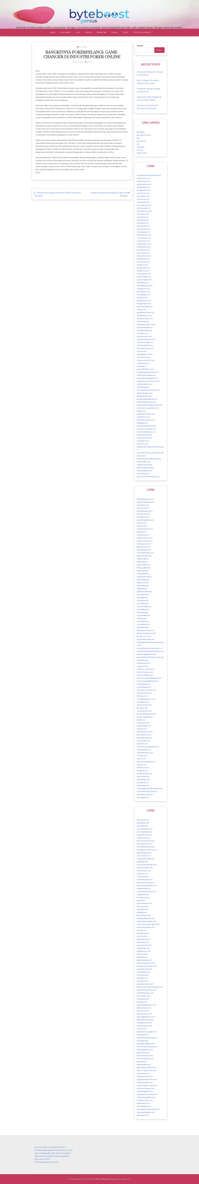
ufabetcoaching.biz (144, 465)
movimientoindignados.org (148, 747)
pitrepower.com (143, 1073)
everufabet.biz (142, 621)
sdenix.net (141, 900)
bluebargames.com (144, 844)
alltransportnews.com (145, 630)
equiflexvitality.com (144, 384)
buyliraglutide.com (144, 550)
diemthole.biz (142, 954)
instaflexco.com (143, 271)
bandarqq (140, 132)
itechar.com (141, 523)
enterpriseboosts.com (145, 918)
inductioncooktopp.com (146, 429)
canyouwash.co (143, 508)
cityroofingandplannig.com (147, 681)
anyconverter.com (144, 945)
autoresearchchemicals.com (148, 1109)
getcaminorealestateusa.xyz (148, 477)
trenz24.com (142, 936)
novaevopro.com (143, 241)
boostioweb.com (143, 181)
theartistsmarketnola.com (147, 1038)
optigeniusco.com (144, 235)
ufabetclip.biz (142, 562)
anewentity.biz (143, 975)
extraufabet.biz (143, 586)
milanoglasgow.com (145, 1050)
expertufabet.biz (143, 565)
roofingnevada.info (144, 435)
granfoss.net (142, 1062)
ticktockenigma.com (145, 348)
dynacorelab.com (144, 208)
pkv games (141, 141)
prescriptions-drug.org (146, 883)
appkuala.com (142, 978)
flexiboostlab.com (144, 277)
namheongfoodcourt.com (147, 1047)
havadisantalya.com (145, 511)
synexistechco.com (144, 211)
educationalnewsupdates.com (149, 175)
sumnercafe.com (144, 741)
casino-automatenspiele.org (148, 924)
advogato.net (142, 909)
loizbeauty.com (143, 942)
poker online (142, 153)
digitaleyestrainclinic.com (147, 1079)
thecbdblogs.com (144, 1106)
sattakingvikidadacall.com (147, 399)
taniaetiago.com (143, 780)
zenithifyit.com (143, 223)
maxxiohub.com (143, 226)
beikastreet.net (143, 823)
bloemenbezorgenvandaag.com (150, 987)
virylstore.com (142, 874)
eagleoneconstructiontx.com (148, 381)
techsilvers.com (143, 723)
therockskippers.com (145, 1059)
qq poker (51, 1150)
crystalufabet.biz (143, 615)
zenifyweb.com (143, 363)
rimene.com (142, 1029)
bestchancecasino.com (146, 420)
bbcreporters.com (144, 636)
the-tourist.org (142, 906)
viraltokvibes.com (144, 889)
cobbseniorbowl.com (145, 672)
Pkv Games (65, 32)
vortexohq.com (143, 321)
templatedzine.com (145, 732)
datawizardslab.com (145, 307)
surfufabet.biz (142, 598)
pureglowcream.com (145, 984)
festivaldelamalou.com (146, 847)
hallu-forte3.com (143, 1053)
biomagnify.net (143, 797)
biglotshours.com (144, 547)
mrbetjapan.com (143, 972)
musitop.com (142, 756)
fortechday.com (143, 474)
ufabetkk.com (142, 957)
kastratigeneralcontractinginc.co (149, 648)
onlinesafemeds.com (145, 553)
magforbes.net (143, 894)
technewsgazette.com (146, 963)
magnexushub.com (144, 541)
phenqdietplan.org (144, 738)
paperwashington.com (146, 414)
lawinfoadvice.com (144, 735)
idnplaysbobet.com (144, 396)
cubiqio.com (142, 310)
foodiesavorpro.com (145, 318)
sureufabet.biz (142, 603)
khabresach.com (143, 1103)
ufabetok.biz (142, 618)
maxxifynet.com (143, 202)
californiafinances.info (145, 1020)
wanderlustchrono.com (146, 339)
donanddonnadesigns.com (147, 378)
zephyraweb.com (144, 229)
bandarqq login (41, 1150)
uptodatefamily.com (145, 753)
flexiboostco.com (144, 178)
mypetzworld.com (144, 693)
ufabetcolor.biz (143, 583)
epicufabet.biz (142, 612)
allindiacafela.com (144, 1065)
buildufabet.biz (143, 627)
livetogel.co (141, 366)
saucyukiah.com (143, 820)
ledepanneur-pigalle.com (147, 1032)
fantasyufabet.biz (144, 568)
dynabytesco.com (144, 301)
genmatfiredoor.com (145, 369)
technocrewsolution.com (147, 886)
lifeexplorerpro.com (144, 330)
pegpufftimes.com (144, 835)
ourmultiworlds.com (145, 829)
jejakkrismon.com (144, 951)
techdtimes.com (143, 514)
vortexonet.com (143, 199)
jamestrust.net (143, 933)
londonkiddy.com (144, 462)
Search (140, 46)
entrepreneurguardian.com (148, 408)
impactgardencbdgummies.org (149, 788)
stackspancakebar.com (146, 1044)
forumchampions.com (146, 841)
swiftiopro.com (143, 283)
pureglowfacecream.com (147, 966)
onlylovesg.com (143, 387)
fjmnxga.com (142, 1002)
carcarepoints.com (144, 711)
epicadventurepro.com (146, 324)
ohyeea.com (142, 765)
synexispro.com (143, 441)
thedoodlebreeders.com (146, 714)
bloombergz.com (144, 915)
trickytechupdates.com (146, 1097)
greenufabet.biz (143, 580)
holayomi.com (142, 444)
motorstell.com (143, 877)
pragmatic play (40, 1156)
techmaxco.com (143, 292)
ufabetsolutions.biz (144, 592)
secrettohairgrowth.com (146, 990)
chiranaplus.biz (142, 1041)
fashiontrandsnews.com (146, 633)
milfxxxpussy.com (144, 750)
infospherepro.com (144, 316)
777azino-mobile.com (145, 669)
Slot (78, 32)
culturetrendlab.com (145, 342)
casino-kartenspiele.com (146, 921)
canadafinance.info (144, 1023)
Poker (114, 32)
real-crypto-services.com (147, 690)
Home (52, 32)
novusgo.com (142, 333)
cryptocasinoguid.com (146, 639)
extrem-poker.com (144, 705)
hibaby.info (141, 411)
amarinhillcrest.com (144, 903)
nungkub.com (142, 771)
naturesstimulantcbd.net (147, 791)
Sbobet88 (101, 32)
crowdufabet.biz (143, 624)
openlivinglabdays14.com (147, 654)
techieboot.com (143, 517)
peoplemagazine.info (145, 502)
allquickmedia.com (144, 960)
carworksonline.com (145, 868)
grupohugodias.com (145, 717)
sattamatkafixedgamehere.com (149, 405)
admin (89, 62)
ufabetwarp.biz (143, 559)
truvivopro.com (143, 214)
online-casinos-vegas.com (147, 1085)
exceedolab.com (143, 295)
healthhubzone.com (145, 529)
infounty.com (142, 696)
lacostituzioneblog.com (146, 762)
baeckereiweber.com (145, 499)
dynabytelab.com (144, 190)
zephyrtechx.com (144, 256)
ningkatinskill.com (144, 726)
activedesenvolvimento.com (148, 390)
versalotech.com (143, 289)
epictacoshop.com (144, 1014)
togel (125, 32)
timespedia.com (143, 948)
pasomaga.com (143, 785)
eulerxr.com (141, 351)
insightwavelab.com (145, 327)
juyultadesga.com (144, 687)
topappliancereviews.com (147, 1094)
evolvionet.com (143, 193)
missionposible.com (145, 1082)
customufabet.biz (144, 606)
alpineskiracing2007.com (147, 1068)
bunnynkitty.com (144, 996)
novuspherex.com (144, 238)
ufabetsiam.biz (143, 571)
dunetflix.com (142, 744)
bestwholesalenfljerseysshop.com (150, 651)
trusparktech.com (144, 244)
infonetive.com (143, 1011)
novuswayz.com (143, 262)
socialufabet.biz (143, 595)
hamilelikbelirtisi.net (144, 286)
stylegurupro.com (144, 304)
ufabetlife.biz (142, 589)
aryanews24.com (143, 663)
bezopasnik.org (143, 999)
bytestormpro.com (144, 336)
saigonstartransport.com (146, 1005)
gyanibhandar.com (144, 556)
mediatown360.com (145, 1076)
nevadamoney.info (144, 1026)
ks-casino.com (142, 708)
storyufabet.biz (143, 609)
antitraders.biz (142, 660)
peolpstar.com (142, 862)
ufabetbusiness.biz (144, 577)
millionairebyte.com (145, 471)
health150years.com (145, 880)
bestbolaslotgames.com (146, 402)
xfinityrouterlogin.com (146, 1088)
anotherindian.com (144, 774)
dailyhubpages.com (144, 393)
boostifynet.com (143, 250)
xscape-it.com (142, 666)
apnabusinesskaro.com (146, 1112)
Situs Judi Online (141, 32)
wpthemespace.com (122, 1179)
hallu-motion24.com (145, 1056)
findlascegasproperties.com (148, 372)
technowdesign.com (145, 675)
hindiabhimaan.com (145, 1100)
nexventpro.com (143, 253)
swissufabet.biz (143, 574)
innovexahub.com (144, 205)
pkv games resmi (144, 135)
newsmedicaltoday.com (146, 432)
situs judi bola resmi (57, 1147)
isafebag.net (142, 912)
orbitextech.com (143, 357)
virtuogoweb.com (144, 544)
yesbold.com (142, 526)
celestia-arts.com (144, 838)
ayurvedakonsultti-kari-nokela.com (150, 657)
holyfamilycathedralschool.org (149, 459)
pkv (138, 138)
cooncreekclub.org (144, 832)
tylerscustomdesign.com (147, 865)
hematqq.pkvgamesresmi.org (47, 1162)
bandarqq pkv (45, 1153)
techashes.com (143, 505)
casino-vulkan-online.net (146, 1070)
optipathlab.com (143, 187)
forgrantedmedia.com (145, 859)
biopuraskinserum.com (146, 1017)
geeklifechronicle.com (146, 313)
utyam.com (141, 759)
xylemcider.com (143, 777)
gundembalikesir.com (145, 520)
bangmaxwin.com (144, 1008)
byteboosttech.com (145, 538)
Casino (88, 32)
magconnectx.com (144, 438)
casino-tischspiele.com (146, 927)
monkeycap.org (143, 897)
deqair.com (141, 720)
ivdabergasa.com (144, 684)
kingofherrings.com (144, 969)
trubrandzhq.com (144, 247)
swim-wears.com (143, 856)
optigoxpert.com (143, 259)
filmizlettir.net (142, 826)
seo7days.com (142, 981)
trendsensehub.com (145, 345)
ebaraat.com (142, 532)
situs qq (140, 150)
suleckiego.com (143, 1115)
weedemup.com (143, 417)
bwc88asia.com (143, 702)
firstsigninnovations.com (147, 850)
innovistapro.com (144, 274)
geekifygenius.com (144, 354)
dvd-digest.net (143, 1035)
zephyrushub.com (144, 184)
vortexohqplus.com (144, 280)
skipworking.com (143, 939)
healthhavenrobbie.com (146, 375)
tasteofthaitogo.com (145, 993)
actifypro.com (142, 265)
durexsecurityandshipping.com (149, 678)
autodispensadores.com (146, 426)
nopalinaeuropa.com (145, 794)
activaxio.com (142, 298)
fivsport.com (142, 729)
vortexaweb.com (143, 232)
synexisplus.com (143, 196)
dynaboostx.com (143, 268)
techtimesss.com (144, 871)
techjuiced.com (143, 535)
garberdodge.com (144, 853)
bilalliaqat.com (142, 423)
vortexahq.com (143, 220)
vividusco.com (142, 217)
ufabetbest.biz (142, 601)
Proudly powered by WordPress (81, 1179)
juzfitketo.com (143, 782)
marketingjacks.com (145, 1091)
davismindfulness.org (145, 468)
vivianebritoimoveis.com (146, 891)
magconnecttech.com (146, 360)
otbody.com (142, 930)
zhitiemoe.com (143, 768)
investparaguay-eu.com (146, 699)
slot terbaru (43, 1147)
